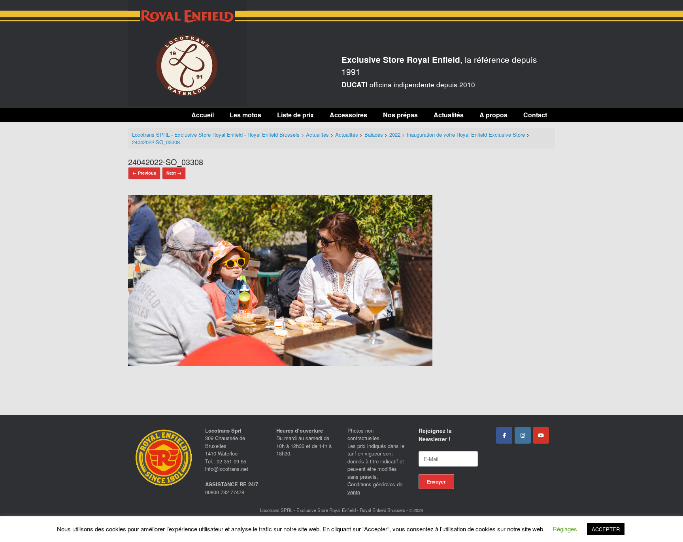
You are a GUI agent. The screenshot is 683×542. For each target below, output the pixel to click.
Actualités (449, 114)
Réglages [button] (565, 529)
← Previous (144, 173)
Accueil (202, 114)
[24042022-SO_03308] (280, 363)
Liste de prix (295, 114)
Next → (173, 173)
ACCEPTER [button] (606, 529)
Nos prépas (400, 114)
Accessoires (348, 114)
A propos (493, 114)
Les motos (245, 114)
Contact (535, 114)
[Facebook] (504, 435)
